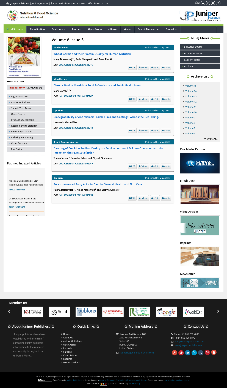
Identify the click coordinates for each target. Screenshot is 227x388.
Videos (127, 29)
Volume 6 (190, 133)
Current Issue (192, 59)
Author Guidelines (20, 102)
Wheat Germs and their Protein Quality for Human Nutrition (92, 54)
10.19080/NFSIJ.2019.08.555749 (76, 163)
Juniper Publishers (19, 3)
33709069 (20, 187)
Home (66, 334)
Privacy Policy (134, 383)
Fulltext (144, 67)
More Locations (71, 362)
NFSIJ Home (16, 29)
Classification (37, 29)
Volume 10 (190, 112)
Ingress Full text (19, 96)
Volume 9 (190, 117)
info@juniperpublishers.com (189, 341)
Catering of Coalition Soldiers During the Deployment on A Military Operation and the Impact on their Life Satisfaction (108, 150)
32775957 (20, 204)
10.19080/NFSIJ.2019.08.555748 (76, 128)
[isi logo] (113, 311)
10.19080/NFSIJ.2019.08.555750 (76, 195)
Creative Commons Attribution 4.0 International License (123, 380)
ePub (155, 67)
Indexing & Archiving (22, 137)
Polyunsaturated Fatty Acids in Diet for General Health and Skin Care (98, 184)
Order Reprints (19, 143)
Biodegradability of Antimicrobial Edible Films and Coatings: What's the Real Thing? (106, 117)
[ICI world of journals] (32, 311)
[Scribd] (193, 311)
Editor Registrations (21, 131)
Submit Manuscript (148, 29)
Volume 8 (190, 122)
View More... (211, 138)
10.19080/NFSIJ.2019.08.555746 (76, 65)
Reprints (67, 358)
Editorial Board (193, 46)
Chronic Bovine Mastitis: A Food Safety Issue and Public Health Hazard (98, 85)
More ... (28, 355)
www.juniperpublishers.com (189, 345)
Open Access (95, 29)
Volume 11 (190, 107)
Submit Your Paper (21, 108)
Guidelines (59, 29)
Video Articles (70, 355)
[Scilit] (59, 311)
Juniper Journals (40, 3)
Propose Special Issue (22, 119)
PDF (133, 67)
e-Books (112, 29)
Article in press (193, 53)
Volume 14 (190, 91)
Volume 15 (190, 85)
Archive (188, 66)
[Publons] (86, 311)
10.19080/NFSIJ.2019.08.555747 (76, 96)
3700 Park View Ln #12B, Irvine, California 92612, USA (80, 3)
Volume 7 (190, 128)
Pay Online (17, 149)
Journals (76, 29)
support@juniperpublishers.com (137, 352)
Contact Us (171, 29)
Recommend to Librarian (24, 125)
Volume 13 (190, 96)
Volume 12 (190, 101)
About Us (68, 337)
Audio (167, 67)
